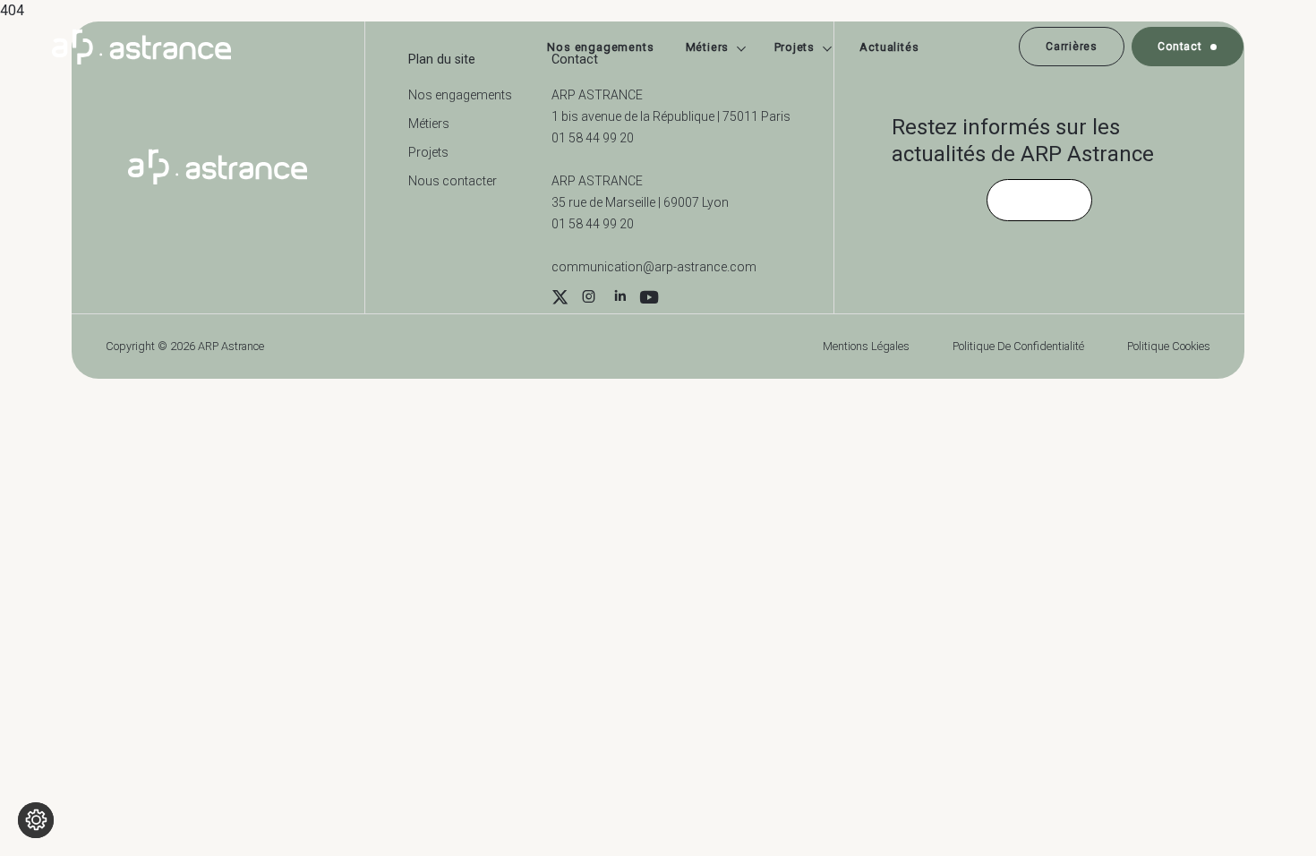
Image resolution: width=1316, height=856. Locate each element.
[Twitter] (559, 299)
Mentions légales (866, 346)
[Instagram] (588, 299)
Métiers (708, 47)
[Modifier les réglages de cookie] (36, 820)
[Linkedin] (620, 299)
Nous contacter (452, 181)
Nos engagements (600, 47)
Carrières (1071, 46)
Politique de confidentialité (1018, 346)
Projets (795, 47)
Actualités (889, 47)
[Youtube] (649, 299)
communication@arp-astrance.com (653, 267)
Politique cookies (1168, 346)
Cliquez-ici (1039, 199)
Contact (1179, 46)
